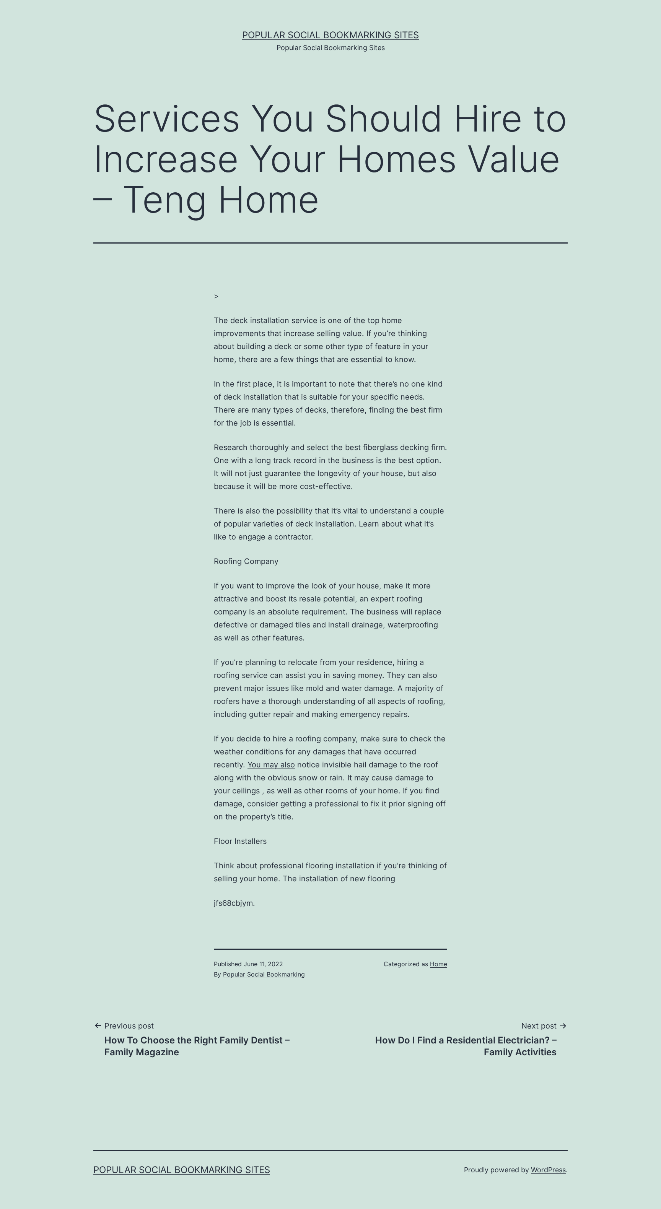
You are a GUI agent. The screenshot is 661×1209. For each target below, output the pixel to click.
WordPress (548, 1170)
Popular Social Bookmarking (264, 974)
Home (438, 964)
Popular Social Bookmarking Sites (330, 35)
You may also (271, 764)
